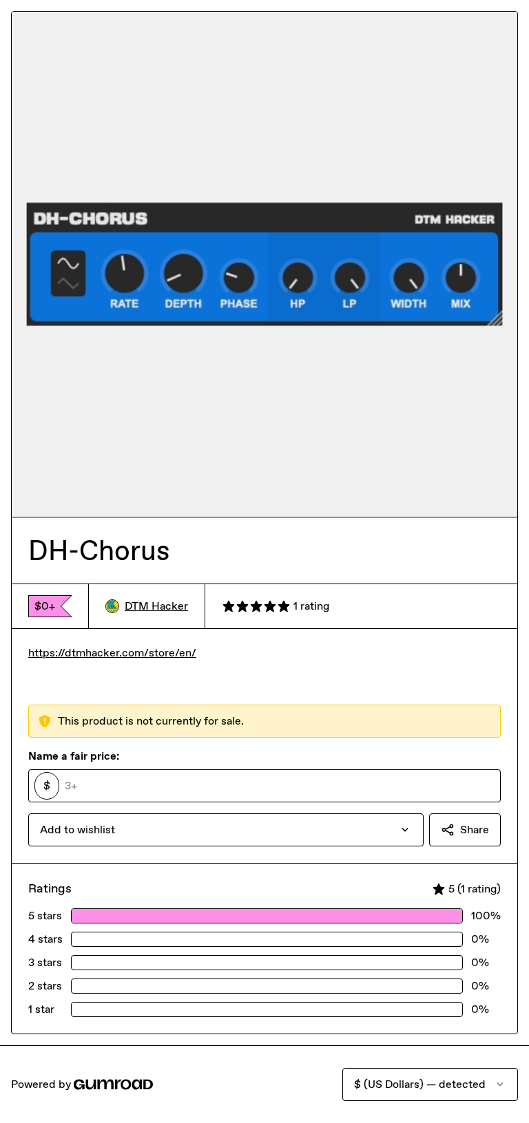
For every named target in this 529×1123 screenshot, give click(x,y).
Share (474, 829)
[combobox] (226, 829)
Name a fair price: (73, 755)
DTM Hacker (156, 605)
